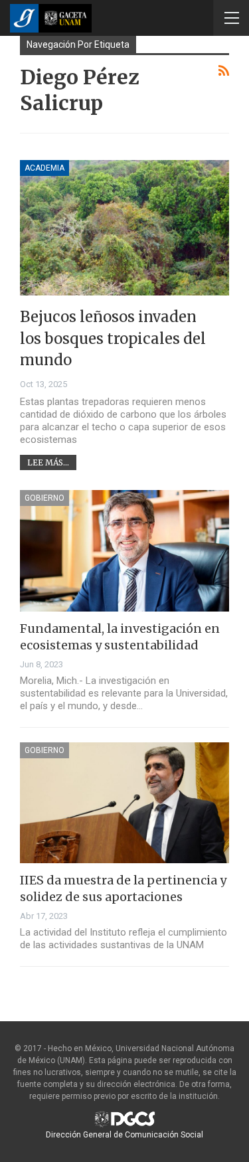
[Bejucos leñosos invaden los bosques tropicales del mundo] (124, 228)
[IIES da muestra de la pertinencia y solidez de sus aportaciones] (124, 803)
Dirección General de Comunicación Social (124, 1134)
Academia (44, 168)
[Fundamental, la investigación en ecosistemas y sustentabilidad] (124, 551)
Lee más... (48, 462)
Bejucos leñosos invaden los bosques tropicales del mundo (113, 338)
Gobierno (44, 498)
